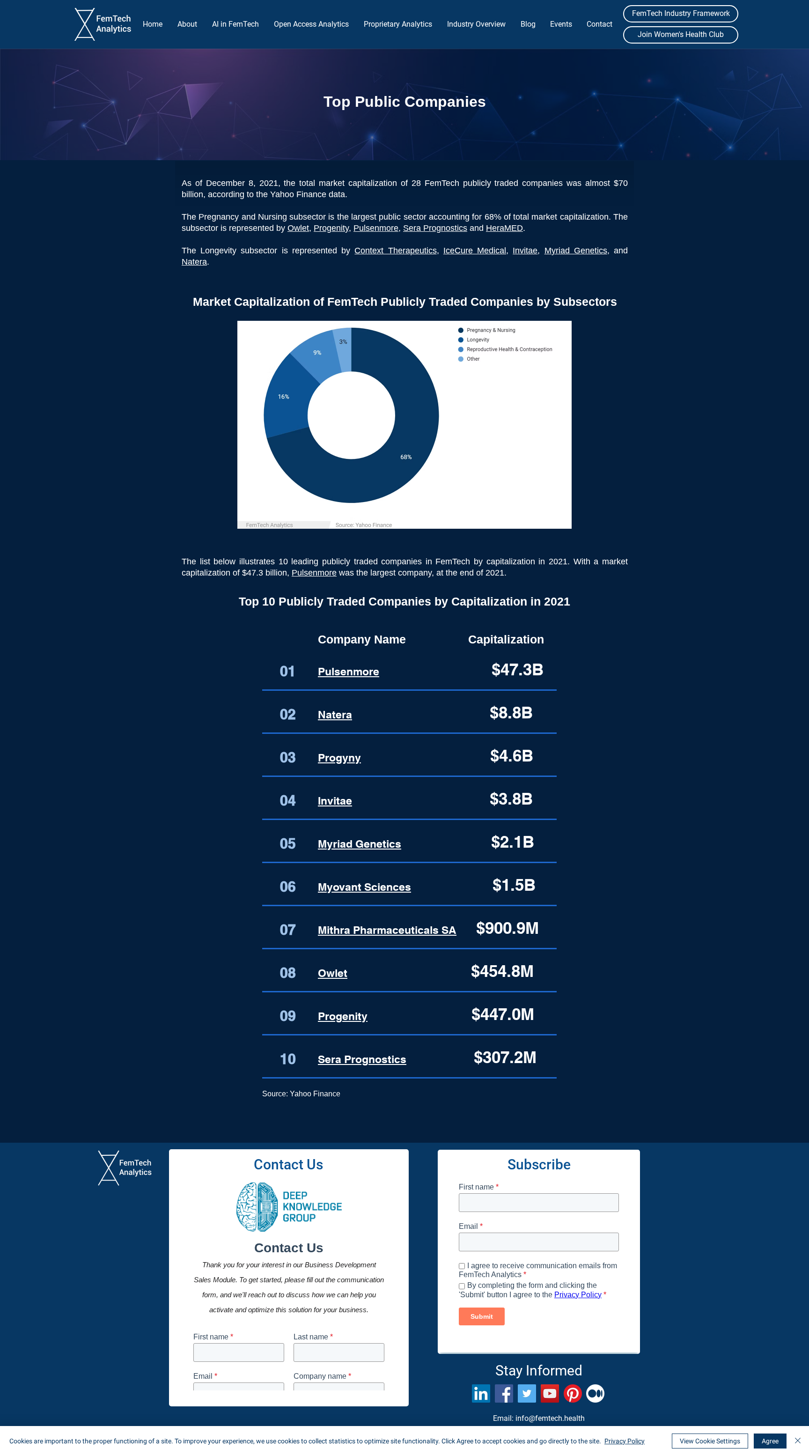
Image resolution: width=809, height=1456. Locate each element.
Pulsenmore (375, 228)
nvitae (526, 250)
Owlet (298, 228)
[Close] (797, 1441)
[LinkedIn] (481, 1393)
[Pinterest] (573, 1393)
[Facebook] (504, 1393)
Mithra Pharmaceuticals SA (387, 930)
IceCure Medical (474, 250)
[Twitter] (527, 1393)
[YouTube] (550, 1393)
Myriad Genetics (575, 250)
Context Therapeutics (395, 250)
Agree (770, 1441)
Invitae (335, 800)
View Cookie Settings (710, 1441)
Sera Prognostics (435, 228)
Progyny (339, 757)
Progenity (331, 228)
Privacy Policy (624, 1441)
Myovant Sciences (364, 886)
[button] (186, 24)
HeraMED (504, 228)
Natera (194, 261)
